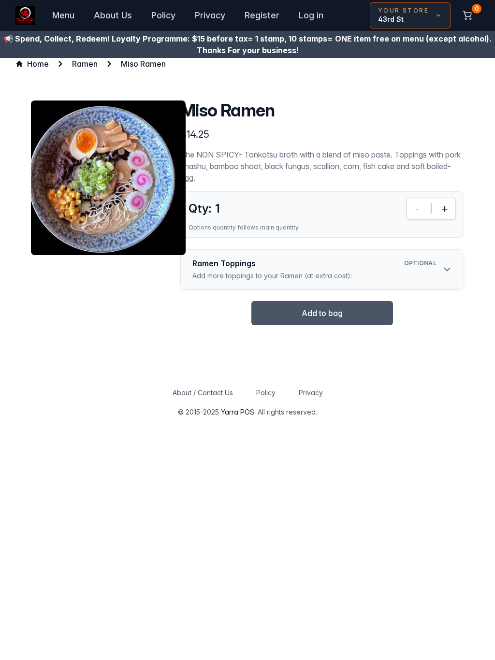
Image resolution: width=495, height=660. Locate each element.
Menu (63, 15)
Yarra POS (237, 412)
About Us (113, 15)
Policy (163, 15)
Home (38, 64)
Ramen (85, 64)
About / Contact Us (203, 392)
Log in (311, 15)
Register (262, 15)
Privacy (210, 15)
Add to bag (322, 313)
